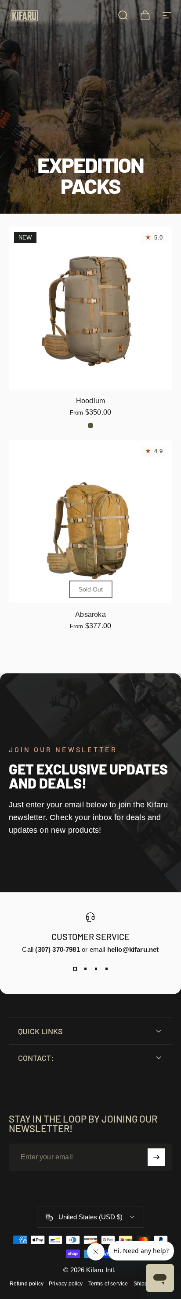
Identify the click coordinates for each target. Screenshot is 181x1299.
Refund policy (26, 1284)
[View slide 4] (106, 969)
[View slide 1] (74, 969)
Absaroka (90, 614)
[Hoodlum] (90, 308)
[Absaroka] (90, 521)
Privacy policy (66, 1284)
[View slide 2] (85, 969)
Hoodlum (90, 401)
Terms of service (108, 1284)
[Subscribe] (156, 1157)
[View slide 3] (95, 969)
